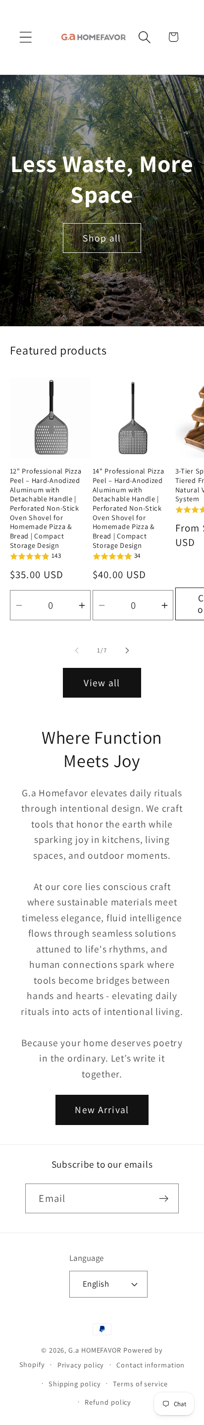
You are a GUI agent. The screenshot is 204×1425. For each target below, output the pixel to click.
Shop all (102, 238)
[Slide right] (127, 650)
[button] (25, 37)
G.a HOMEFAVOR (94, 1350)
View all (102, 682)
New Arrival (102, 1109)
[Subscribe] (164, 1199)
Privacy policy (80, 1364)
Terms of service (140, 1383)
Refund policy (108, 1402)
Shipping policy (75, 1383)
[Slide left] (77, 650)
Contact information (150, 1364)
